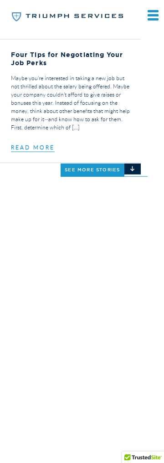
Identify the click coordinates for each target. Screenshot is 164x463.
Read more (33, 147)
